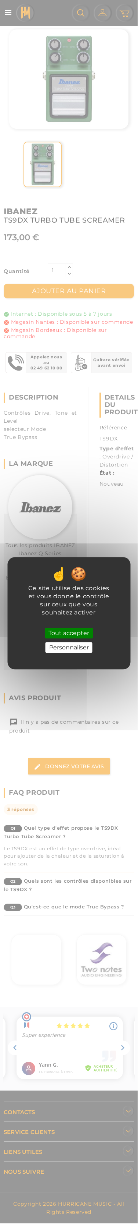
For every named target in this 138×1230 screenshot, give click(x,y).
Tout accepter (68, 633)
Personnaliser (69, 647)
